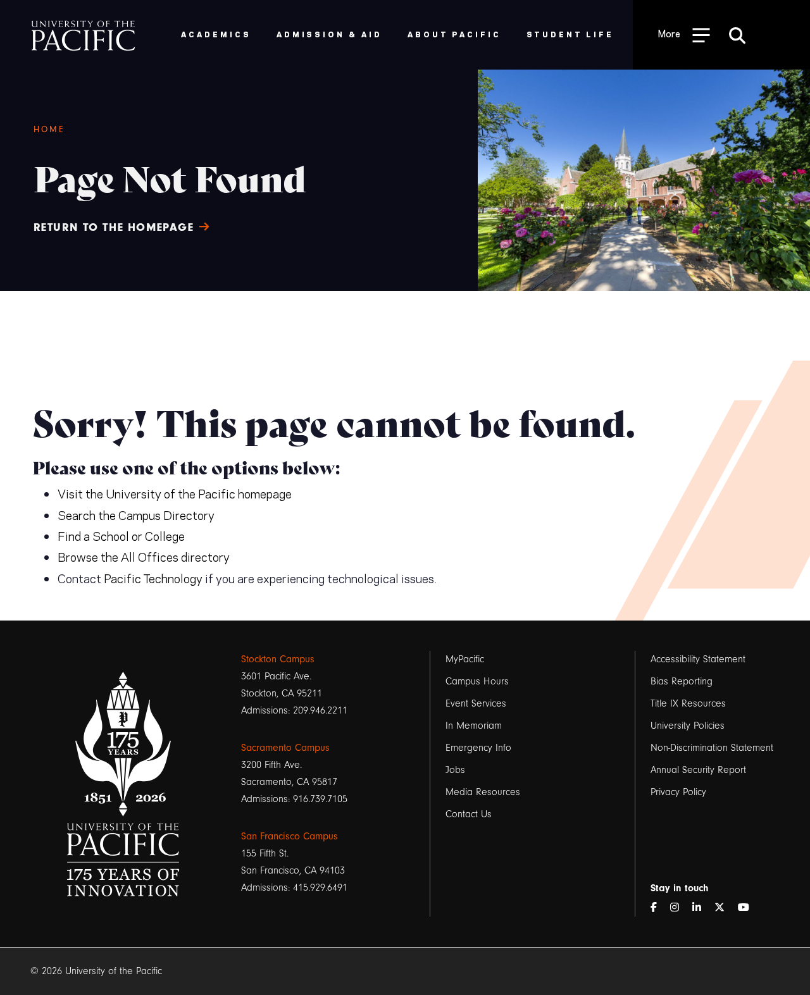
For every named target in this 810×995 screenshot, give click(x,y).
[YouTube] (748, 908)
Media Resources (483, 792)
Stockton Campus (278, 659)
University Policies (688, 725)
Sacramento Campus (285, 747)
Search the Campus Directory (136, 514)
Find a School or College (121, 535)
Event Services (476, 703)
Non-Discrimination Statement (712, 747)
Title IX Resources (688, 703)
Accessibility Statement (698, 659)
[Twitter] (724, 908)
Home (50, 130)
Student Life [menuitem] (570, 33)
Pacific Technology (153, 577)
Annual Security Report (698, 770)
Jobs (455, 770)
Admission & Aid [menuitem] (329, 33)
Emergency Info (478, 747)
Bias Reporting (682, 681)
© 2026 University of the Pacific (96, 971)
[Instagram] (679, 908)
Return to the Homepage (114, 227)
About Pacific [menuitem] (454, 33)
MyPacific (465, 659)
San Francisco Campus (289, 836)
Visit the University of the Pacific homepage (175, 493)
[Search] (737, 34)
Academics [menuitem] (216, 33)
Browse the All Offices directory (144, 556)
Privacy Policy (678, 792)
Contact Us (469, 814)
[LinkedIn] (701, 908)
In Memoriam (474, 725)
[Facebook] (659, 908)
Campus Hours (477, 681)
